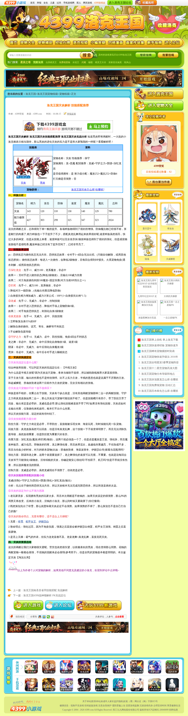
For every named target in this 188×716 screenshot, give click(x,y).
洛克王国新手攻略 (154, 42)
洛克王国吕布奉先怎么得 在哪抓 (159, 391)
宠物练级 (64, 94)
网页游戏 (87, 2)
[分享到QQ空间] (44, 616)
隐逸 (147, 259)
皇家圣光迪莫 (115, 62)
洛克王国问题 (98, 42)
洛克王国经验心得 (62, 42)
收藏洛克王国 (167, 25)
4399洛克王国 (92, 20)
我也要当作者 (158, 182)
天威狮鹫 (170, 259)
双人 (79, 2)
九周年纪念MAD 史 (147, 296)
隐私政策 (123, 701)
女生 (46, 2)
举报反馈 (71, 114)
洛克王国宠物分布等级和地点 (158, 373)
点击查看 (119, 616)
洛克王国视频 (80, 42)
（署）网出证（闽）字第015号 (143, 701)
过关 (59, 2)
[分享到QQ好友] (39, 616)
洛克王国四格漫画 (115, 42)
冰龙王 (76, 62)
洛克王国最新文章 (178, 330)
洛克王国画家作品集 (135, 42)
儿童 (52, 2)
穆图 (90, 62)
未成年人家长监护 (109, 701)
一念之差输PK (170, 317)
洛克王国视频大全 (152, 272)
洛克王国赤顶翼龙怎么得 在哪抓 (159, 379)
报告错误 (20, 616)
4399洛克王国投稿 (168, 55)
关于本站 (86, 701)
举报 (39, 2)
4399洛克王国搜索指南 (145, 55)
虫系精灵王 (51, 62)
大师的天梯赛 (170, 296)
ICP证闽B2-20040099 (159, 709)
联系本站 (96, 701)
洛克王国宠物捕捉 (45, 42)
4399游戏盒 (99, 2)
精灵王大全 (100, 62)
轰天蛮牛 (147, 228)
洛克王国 (12, 42)
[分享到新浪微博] (52, 616)
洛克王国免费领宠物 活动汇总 (158, 385)
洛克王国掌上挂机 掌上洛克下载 (159, 339)
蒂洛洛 (170, 228)
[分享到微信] (48, 616)
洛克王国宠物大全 (27, 42)
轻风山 (127, 62)
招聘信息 (173, 709)
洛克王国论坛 (172, 42)
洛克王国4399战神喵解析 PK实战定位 (44, 595)
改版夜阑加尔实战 (147, 317)
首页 (32, 2)
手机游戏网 (68, 2)
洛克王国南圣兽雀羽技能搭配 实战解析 (45, 590)
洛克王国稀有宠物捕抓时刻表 (158, 351)
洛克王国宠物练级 (47, 94)
